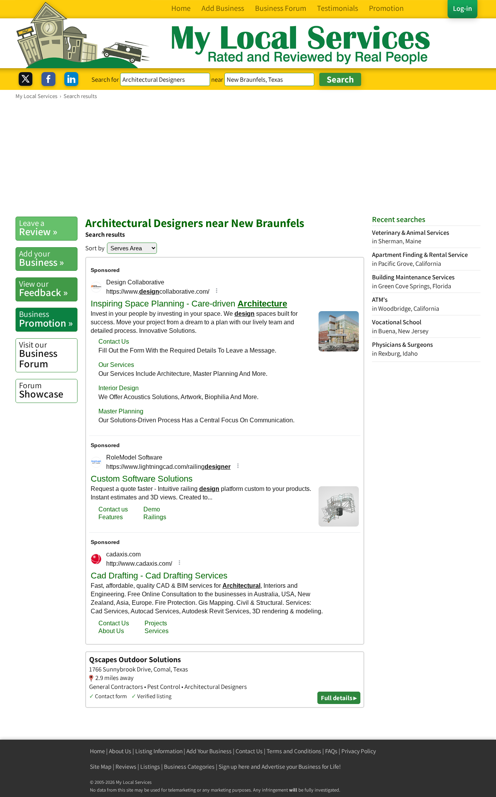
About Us (120, 751)
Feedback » (43, 288)
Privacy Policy (358, 751)
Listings (150, 766)
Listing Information (159, 751)
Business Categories (189, 766)
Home (97, 751)
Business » (41, 258)
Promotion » (46, 318)
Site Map (101, 766)
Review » (38, 227)
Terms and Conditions (294, 751)
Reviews (125, 766)
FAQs (331, 751)
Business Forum (38, 354)
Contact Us (249, 751)
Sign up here (234, 766)
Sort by (95, 248)
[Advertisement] (248, 157)
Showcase (41, 390)
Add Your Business (209, 751)
